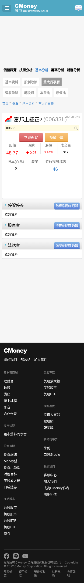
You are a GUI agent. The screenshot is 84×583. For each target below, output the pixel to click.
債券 (7, 533)
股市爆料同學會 (15, 434)
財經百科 (10, 474)
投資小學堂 (12, 467)
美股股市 (10, 514)
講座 (7, 394)
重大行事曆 (51, 82)
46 (55, 169)
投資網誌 (10, 454)
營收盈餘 (11, 93)
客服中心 (50, 475)
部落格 (25, 359)
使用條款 (23, 573)
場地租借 (50, 494)
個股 (15, 103)
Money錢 (10, 461)
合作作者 (10, 414)
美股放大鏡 (12, 480)
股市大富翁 (52, 414)
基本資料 (11, 82)
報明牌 (48, 427)
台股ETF (10, 520)
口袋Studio (52, 454)
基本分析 (28, 103)
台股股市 (10, 507)
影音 (7, 407)
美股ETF (10, 527)
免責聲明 (71, 573)
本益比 (45, 93)
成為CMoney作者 (56, 488)
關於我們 (10, 359)
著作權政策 (39, 573)
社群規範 (56, 573)
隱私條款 (8, 573)
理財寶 (9, 381)
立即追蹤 (31, 137)
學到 (47, 448)
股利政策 (30, 82)
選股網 (48, 421)
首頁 (5, 103)
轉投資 (29, 93)
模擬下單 (56, 137)
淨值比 (61, 93)
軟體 (7, 388)
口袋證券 (10, 487)
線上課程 (10, 401)
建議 (78, 8)
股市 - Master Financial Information (39, 8)
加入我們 (40, 359)
